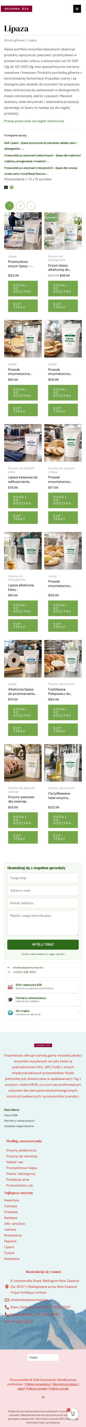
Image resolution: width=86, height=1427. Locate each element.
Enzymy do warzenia (21, 1156)
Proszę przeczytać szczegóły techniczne (34, 121)
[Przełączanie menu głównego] (77, 9)
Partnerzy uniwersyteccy (19, 1120)
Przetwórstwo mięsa (21, 1168)
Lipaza (9, 1247)
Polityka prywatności (37, 1384)
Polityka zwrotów (37, 1388)
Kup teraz (19, 305)
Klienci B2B (11, 1115)
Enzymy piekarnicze (21, 1150)
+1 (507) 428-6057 (24, 972)
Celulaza (10, 1206)
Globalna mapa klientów (19, 1126)
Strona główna (14, 40)
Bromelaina (13, 1235)
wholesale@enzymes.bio (28, 967)
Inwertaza (11, 1200)
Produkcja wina (17, 1179)
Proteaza (11, 1212)
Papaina (10, 1241)
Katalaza (10, 1218)
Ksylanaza (11, 1258)
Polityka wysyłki (58, 1388)
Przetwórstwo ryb (19, 1185)
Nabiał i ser (14, 1162)
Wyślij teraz (43, 944)
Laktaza (10, 1229)
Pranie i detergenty (20, 1174)
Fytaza (9, 1253)
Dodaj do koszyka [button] (22, 288)
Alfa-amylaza (14, 1223)
